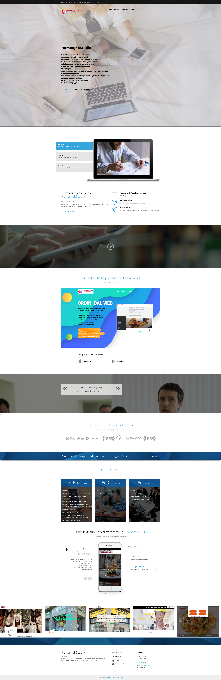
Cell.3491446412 (141, 662)
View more (21, 619)
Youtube (118, 660)
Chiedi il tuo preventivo (82, 89)
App (132, 10)
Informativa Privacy (111, 677)
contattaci (155, 456)
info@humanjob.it (87, 2)
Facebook (118, 657)
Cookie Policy (120, 677)
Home (109, 10)
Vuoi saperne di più (69, 211)
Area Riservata (120, 664)
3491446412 (74, 2)
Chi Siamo (125, 10)
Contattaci (66, 90)
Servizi (116, 10)
